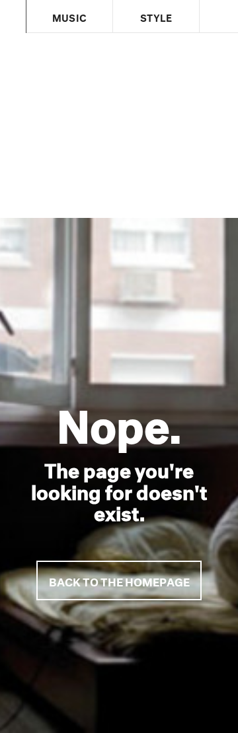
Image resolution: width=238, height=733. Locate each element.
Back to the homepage (119, 580)
